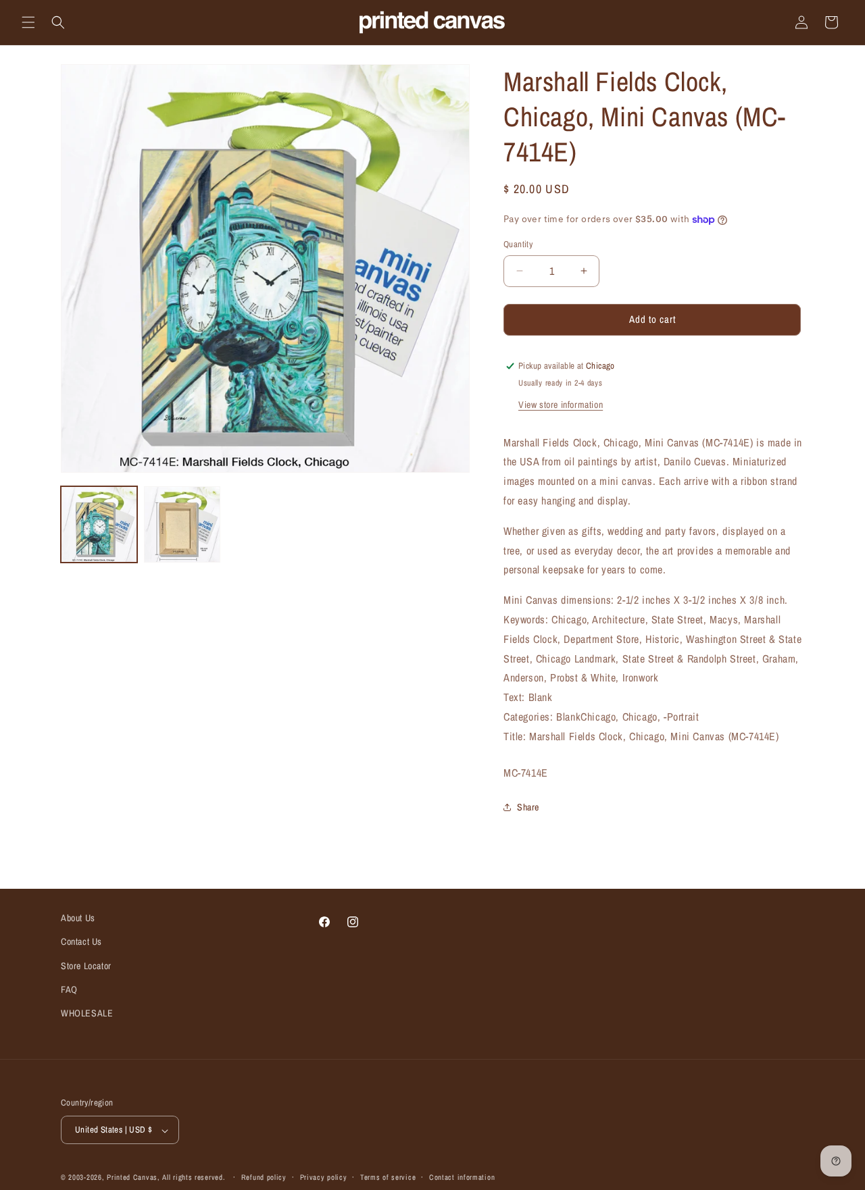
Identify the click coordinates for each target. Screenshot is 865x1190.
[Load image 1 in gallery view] (99, 524)
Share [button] (528, 807)
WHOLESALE (87, 1013)
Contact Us (81, 941)
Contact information (462, 1178)
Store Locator (86, 966)
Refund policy (264, 1178)
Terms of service (388, 1178)
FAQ (69, 989)
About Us (78, 918)
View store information (560, 404)
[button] (28, 22)
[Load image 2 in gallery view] (182, 524)
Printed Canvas (132, 1178)
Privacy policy (323, 1178)
